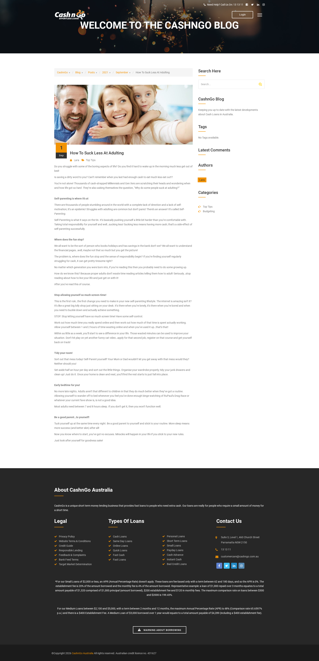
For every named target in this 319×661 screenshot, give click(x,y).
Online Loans (120, 545)
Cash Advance (175, 554)
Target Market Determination (75, 564)
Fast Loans (119, 559)
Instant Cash (174, 559)
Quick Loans (120, 550)
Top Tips (90, 160)
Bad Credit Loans (177, 564)
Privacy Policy (67, 536)
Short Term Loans (177, 540)
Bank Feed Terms (68, 559)
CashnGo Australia (83, 653)
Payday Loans (175, 550)
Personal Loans (176, 536)
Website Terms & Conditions (75, 541)
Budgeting (209, 211)
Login (242, 14)
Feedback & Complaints (72, 555)
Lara (76, 160)
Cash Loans (120, 536)
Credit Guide (66, 545)
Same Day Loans (122, 541)
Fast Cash (119, 555)
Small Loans (174, 545)
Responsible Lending (71, 550)
